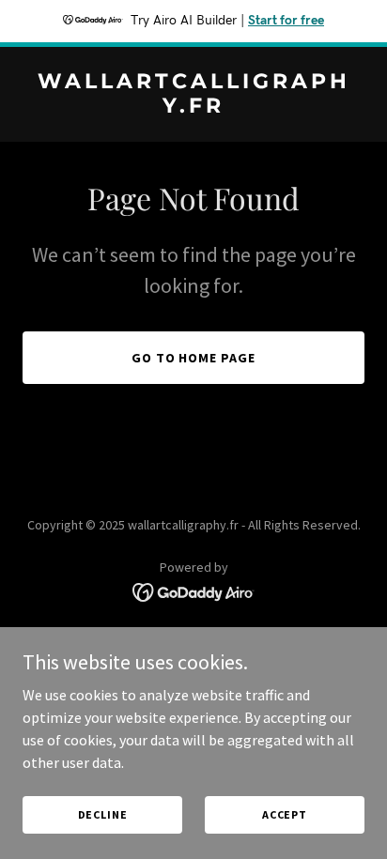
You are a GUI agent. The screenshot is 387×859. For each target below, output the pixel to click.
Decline (103, 814)
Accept (284, 814)
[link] (193, 107)
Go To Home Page (194, 357)
